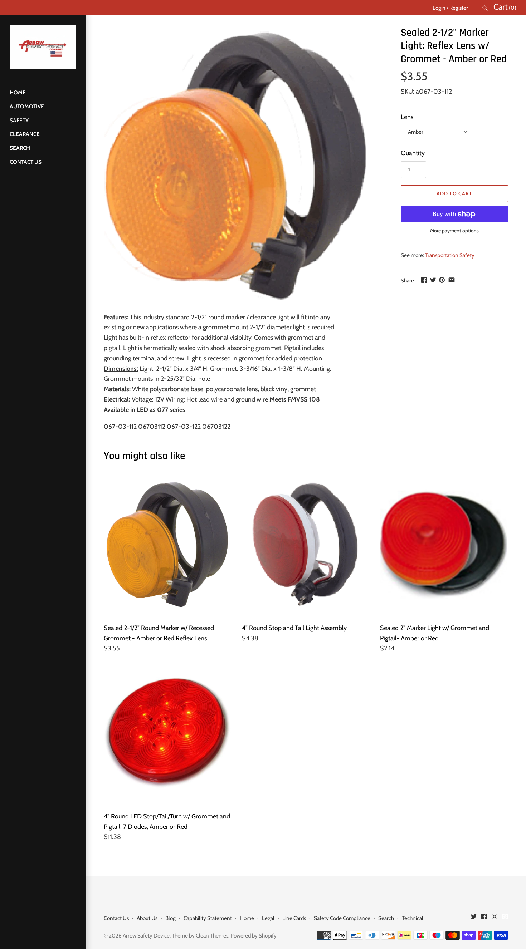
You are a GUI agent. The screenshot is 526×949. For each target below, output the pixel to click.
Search (20, 147)
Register (458, 7)
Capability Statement (208, 918)
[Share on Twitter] (433, 280)
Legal (268, 918)
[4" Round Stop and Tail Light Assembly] (305, 544)
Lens (407, 117)
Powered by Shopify (253, 935)
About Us (147, 918)
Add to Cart (454, 193)
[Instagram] (494, 918)
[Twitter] (474, 918)
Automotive (27, 106)
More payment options (454, 230)
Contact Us (26, 161)
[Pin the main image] (442, 280)
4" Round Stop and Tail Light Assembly (294, 628)
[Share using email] (451, 280)
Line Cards (294, 918)
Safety (19, 120)
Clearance (25, 134)
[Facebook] (484, 918)
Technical (412, 918)
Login (439, 7)
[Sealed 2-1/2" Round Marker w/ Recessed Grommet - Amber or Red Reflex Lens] (167, 544)
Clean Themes (212, 935)
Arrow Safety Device (146, 935)
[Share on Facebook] (424, 280)
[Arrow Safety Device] (43, 47)
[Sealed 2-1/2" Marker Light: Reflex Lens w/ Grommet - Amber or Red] (243, 165)
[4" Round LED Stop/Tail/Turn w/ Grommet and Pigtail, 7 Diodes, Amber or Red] (167, 733)
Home (18, 92)
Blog (170, 918)
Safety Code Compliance (342, 918)
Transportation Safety (449, 255)
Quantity (413, 153)
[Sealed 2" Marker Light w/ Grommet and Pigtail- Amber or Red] (443, 544)
